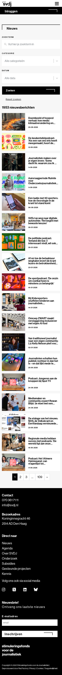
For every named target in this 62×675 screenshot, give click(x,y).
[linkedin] (25, 590)
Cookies (39, 668)
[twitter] (14, 590)
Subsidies (8, 563)
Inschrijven (13, 634)
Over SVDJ (9, 553)
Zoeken (10, 90)
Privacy (32, 668)
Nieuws (7, 543)
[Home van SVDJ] (6, 4)
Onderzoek (9, 558)
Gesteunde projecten (16, 569)
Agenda (7, 548)
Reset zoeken (13, 99)
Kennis (6, 574)
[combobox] (29, 60)
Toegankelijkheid (51, 668)
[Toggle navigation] (57, 3)
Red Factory (23, 668)
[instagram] (4, 590)
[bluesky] (36, 590)
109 (39, 477)
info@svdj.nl (10, 505)
